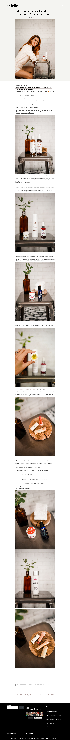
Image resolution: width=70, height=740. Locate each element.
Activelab (47, 719)
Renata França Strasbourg (50, 723)
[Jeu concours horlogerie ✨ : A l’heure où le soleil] (30, 715)
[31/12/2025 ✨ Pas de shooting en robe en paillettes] (34, 715)
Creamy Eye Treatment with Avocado (27, 389)
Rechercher (9, 705)
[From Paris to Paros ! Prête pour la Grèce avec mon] (30, 713)
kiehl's (49, 684)
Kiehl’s (48, 91)
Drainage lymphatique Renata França (51, 711)
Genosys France (48, 724)
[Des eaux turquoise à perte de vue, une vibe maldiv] (27, 715)
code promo (30, 684)
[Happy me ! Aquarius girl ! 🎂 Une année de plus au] (38, 713)
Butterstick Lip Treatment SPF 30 (27, 458)
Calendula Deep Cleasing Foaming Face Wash (29, 175)
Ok (58, 738)
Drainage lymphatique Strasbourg (51, 718)
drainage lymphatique (49, 714)
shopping (39, 698)
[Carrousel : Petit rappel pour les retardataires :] (42, 715)
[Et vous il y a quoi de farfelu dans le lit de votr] (32, 713)
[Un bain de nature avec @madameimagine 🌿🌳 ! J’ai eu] (36, 713)
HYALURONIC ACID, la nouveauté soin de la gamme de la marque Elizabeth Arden (24, 696)
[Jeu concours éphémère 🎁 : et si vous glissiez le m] (40, 715)
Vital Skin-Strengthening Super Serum (27, 254)
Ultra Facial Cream (24, 322)
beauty (37, 17)
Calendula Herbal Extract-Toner (26, 185)
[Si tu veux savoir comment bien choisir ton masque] (27, 713)
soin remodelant (55, 714)
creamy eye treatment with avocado (40, 684)
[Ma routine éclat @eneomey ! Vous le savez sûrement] (38, 715)
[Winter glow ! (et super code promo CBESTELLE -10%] (40, 713)
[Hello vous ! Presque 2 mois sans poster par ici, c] (34, 713)
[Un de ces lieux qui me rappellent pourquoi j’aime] (36, 715)
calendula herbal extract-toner (21, 684)
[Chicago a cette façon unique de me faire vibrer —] (32, 715)
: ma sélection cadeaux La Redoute (45, 695)
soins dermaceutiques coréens (54, 726)
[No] (68, 738)
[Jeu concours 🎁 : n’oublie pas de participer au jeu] (42, 713)
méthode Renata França (55, 715)
